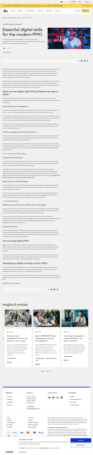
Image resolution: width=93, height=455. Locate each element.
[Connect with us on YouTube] (49, 397)
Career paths (10, 402)
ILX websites (72, 393)
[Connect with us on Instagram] (57, 397)
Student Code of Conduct (33, 424)
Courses (13, 10)
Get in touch (85, 10)
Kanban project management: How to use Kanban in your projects (17, 338)
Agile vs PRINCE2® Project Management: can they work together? (45, 338)
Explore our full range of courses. (11, 283)
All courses (9, 396)
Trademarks (30, 420)
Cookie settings (80, 445)
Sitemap (8, 417)
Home (4, 17)
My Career (20, 10)
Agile (37, 360)
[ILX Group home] (6, 10)
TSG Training (73, 402)
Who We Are (40, 10)
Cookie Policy (9, 427)
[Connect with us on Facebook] (53, 397)
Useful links (9, 420)
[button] (42, 371)
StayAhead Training (74, 404)
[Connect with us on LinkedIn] (61, 397)
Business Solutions (30, 10)
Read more (9, 362)
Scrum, (51, 193)
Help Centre (49, 10)
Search (76, 10)
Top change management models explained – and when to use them (74, 338)
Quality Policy (30, 417)
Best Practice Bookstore (75, 399)
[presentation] (3, 338)
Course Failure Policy (32, 427)
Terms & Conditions (11, 422)
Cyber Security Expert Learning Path (24, 177)
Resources (57, 10)
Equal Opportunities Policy (33, 422)
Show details (22, 452)
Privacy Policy (9, 424)
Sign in (80, 1)
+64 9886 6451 (73, 1)
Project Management (7, 52)
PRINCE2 (72, 396)
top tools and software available (17, 153)
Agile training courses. (13, 201)
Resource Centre (11, 17)
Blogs (18, 17)
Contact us (30, 393)
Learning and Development (51, 358)
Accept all (80, 440)
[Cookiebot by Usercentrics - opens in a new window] (9, 452)
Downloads (9, 399)
